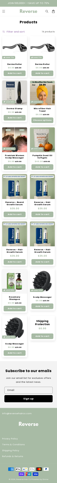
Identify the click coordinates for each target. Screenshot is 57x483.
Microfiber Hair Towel (42, 109)
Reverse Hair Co (23, 479)
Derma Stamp (15, 108)
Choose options (42, 120)
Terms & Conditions (13, 444)
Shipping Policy (10, 450)
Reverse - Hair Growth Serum (42, 203)
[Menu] (3, 11)
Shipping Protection (42, 323)
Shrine (45, 479)
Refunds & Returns (12, 456)
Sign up (28, 398)
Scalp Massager (42, 297)
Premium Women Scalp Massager (14, 156)
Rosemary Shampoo (14, 298)
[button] (47, 11)
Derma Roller (14, 64)
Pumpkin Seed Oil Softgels (42, 156)
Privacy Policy (10, 438)
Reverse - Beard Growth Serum (14, 203)
